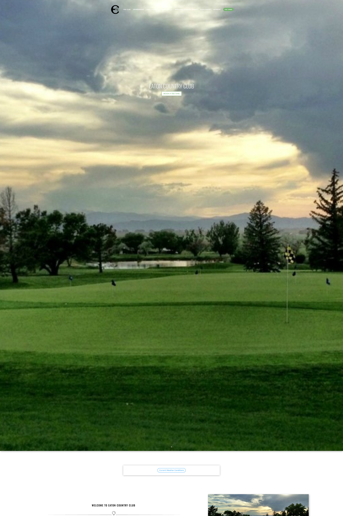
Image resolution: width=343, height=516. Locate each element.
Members (217, 9)
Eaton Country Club (171, 86)
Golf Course (152, 9)
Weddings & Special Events (186, 9)
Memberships (138, 9)
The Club (127, 9)
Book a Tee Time (171, 94)
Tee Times (228, 9)
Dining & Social (166, 9)
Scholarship (205, 9)
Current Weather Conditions (171, 470)
